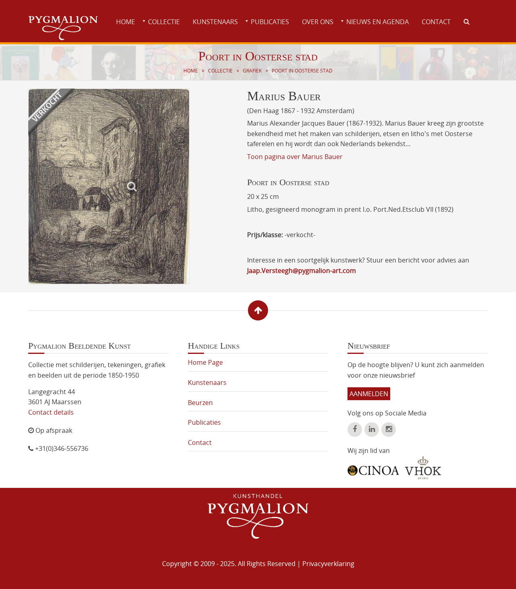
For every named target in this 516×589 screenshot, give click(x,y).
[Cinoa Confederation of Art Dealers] (373, 467)
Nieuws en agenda (377, 21)
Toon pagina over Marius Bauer (295, 156)
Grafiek (252, 70)
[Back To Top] (258, 310)
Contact (436, 21)
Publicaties (270, 21)
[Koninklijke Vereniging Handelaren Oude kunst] (423, 467)
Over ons (317, 21)
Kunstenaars (215, 21)
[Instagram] (388, 429)
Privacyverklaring (328, 563)
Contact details (51, 412)
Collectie (164, 21)
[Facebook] (354, 429)
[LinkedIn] (371, 429)
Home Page (205, 362)
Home (125, 21)
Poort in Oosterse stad (302, 70)
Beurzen (200, 402)
